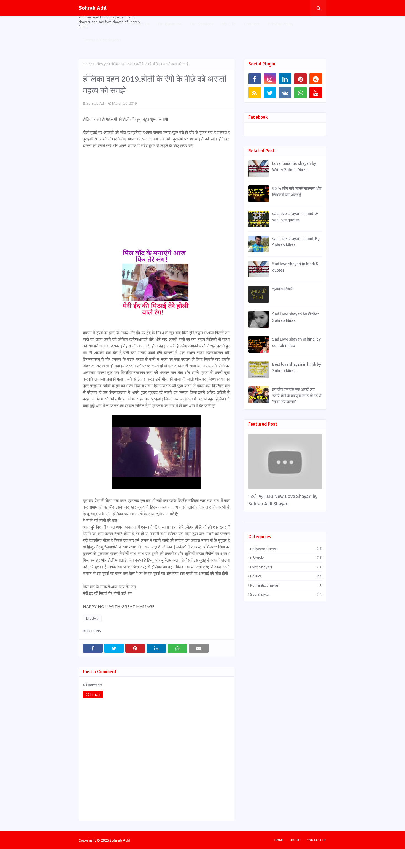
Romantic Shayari (286, 585)
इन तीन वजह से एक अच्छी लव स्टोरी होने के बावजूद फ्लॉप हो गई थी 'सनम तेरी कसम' (297, 395)
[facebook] (254, 78)
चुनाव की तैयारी (282, 288)
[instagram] (270, 78)
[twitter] (270, 92)
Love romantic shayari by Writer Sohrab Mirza (294, 166)
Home (88, 64)
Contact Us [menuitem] (139, 23)
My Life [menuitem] (229, 23)
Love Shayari (286, 566)
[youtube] (315, 92)
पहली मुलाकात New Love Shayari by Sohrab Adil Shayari (282, 500)
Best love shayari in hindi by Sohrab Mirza (296, 367)
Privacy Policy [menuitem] (281, 23)
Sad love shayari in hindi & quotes (295, 267)
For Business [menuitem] (170, 23)
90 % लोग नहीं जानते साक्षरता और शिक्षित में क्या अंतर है (297, 191)
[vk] (285, 92)
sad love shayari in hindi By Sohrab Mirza (296, 242)
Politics (286, 576)
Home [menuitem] (88, 23)
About (295, 840)
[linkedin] (285, 78)
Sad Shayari (286, 594)
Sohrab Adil (93, 7)
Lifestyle (102, 64)
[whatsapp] (300, 92)
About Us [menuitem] (111, 23)
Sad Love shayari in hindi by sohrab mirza (296, 342)
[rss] (254, 92)
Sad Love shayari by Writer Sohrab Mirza (295, 317)
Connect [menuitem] (252, 23)
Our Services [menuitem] (201, 23)
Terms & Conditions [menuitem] (102, 40)
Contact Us (316, 840)
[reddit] (315, 78)
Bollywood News (286, 548)
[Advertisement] (156, 194)
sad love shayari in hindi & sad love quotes (295, 216)
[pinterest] (300, 78)
